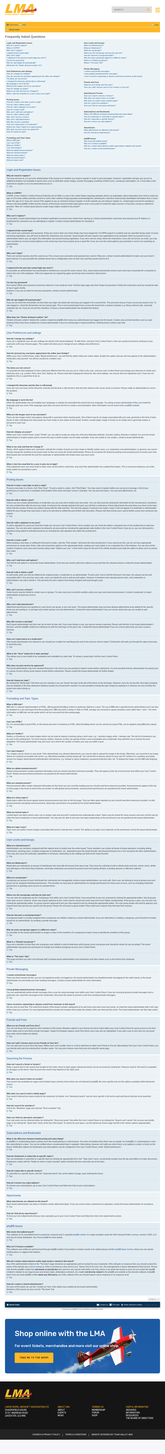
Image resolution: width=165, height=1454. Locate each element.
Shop (95, 1415)
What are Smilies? (14, 145)
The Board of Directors (139, 1418)
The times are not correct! (17, 79)
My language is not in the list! (18, 84)
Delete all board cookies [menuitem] (133, 1305)
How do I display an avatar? (17, 89)
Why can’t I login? (13, 55)
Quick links (14, 25)
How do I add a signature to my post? (21, 107)
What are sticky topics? (16, 155)
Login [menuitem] (156, 25)
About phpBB (43, 1237)
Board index (14, 1305)
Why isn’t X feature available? (95, 143)
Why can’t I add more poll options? (20, 112)
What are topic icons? (15, 160)
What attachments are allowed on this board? (101, 130)
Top (10, 186)
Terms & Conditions (75, 1434)
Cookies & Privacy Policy (46, 1434)
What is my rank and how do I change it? (22, 91)
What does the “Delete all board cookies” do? (24, 65)
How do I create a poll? (15, 110)
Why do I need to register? (17, 45)
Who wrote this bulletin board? (95, 141)
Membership (98, 1410)
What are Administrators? (94, 45)
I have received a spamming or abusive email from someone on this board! (113, 76)
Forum (95, 1412)
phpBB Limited (79, 1235)
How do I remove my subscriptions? (98, 121)
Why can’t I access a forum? (18, 117)
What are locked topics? (16, 158)
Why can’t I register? (15, 50)
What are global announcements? (20, 150)
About (61, 1410)
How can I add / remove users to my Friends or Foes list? (106, 87)
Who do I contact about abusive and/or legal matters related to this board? (112, 146)
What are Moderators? (93, 48)
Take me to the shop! (34, 1357)
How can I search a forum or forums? (98, 96)
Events (62, 1412)
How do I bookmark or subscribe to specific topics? (104, 117)
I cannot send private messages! (97, 71)
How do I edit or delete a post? (18, 105)
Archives (131, 1410)
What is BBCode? (13, 140)
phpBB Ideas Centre (124, 1249)
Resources (132, 1415)
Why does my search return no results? (99, 98)
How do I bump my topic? (16, 132)
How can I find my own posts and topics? (100, 106)
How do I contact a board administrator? (99, 148)
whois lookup (36, 1267)
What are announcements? (17, 153)
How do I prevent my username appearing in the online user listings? (33, 76)
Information (133, 1412)
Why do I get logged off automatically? (21, 63)
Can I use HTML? (13, 143)
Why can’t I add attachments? (18, 119)
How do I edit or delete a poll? (18, 114)
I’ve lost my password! (15, 60)
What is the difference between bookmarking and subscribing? (108, 114)
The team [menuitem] (116, 1305)
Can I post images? (14, 148)
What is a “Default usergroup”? (96, 60)
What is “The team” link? (93, 63)
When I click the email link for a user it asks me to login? (28, 94)
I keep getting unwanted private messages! (100, 74)
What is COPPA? (13, 48)
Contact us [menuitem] (104, 1305)
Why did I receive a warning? (18, 122)
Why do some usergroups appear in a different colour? (105, 58)
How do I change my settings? (18, 74)
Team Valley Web (123, 1434)
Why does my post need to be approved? (23, 129)
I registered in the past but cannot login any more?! (26, 58)
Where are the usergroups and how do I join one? (103, 53)
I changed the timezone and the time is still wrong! (26, 81)
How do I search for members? (96, 103)
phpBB (128, 405)
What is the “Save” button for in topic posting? (24, 127)
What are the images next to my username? (24, 86)
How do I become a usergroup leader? (99, 55)
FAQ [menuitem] (24, 25)
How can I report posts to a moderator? (22, 124)
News (61, 1415)
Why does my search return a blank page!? (101, 101)
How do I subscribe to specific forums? (99, 119)
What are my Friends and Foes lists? (98, 85)
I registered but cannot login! (18, 53)
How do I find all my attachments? (97, 133)
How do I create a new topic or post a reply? (24, 102)
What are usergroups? (93, 50)
